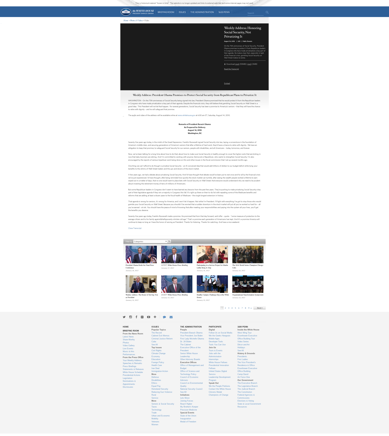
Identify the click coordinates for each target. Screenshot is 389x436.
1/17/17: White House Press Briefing (174, 265)
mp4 (237, 64)
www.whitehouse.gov (186, 115)
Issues (182, 12)
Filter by (129, 241)
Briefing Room (166, 12)
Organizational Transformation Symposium (247, 294)
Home (137, 12)
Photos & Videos (136, 20)
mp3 (249, 64)
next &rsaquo (259, 308)
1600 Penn (224, 12)
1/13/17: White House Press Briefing (174, 294)
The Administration (202, 12)
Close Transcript (134, 228)
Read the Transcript (231, 69)
